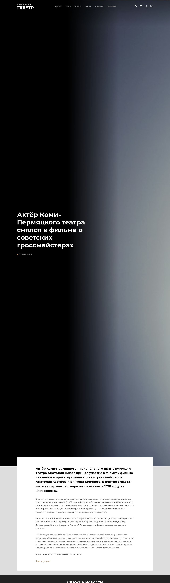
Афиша (58, 7)
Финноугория (42, 561)
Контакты (112, 7)
